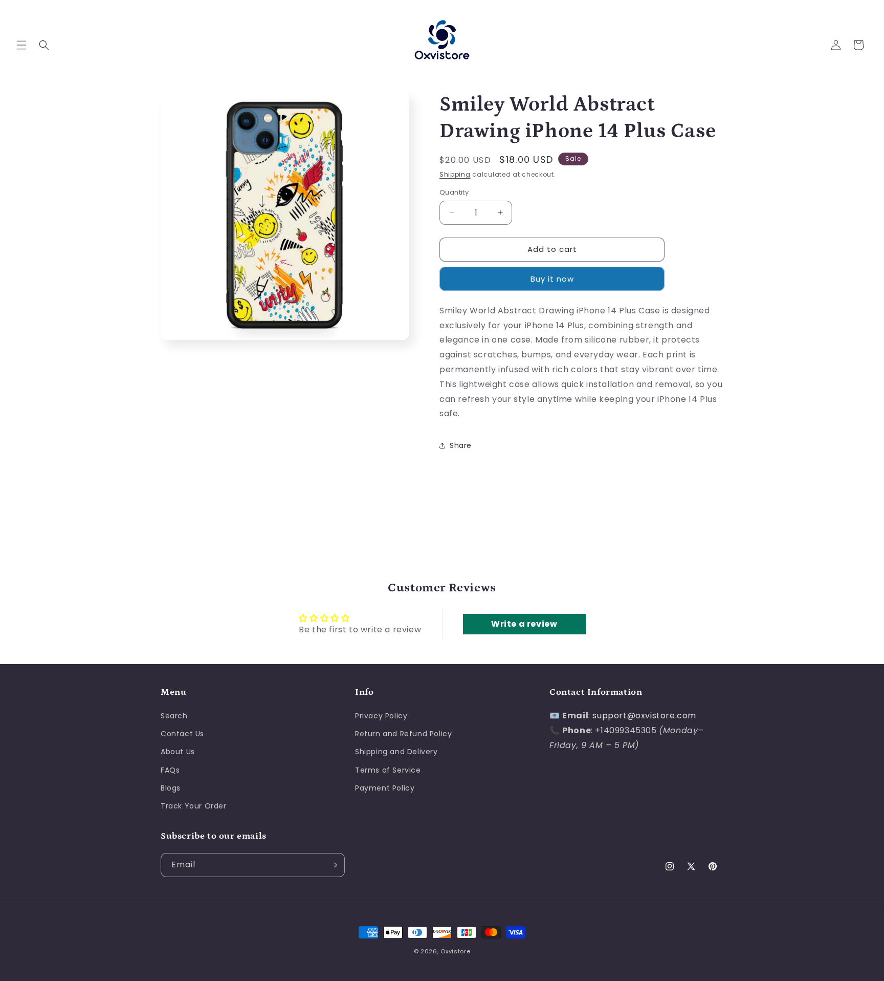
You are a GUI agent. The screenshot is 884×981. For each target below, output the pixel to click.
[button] (21, 45)
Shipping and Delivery (396, 752)
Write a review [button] (524, 624)
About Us (178, 752)
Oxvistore (455, 951)
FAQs (170, 770)
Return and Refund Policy (403, 734)
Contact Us (182, 734)
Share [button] (461, 445)
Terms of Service (388, 770)
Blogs (171, 788)
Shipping (455, 174)
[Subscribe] (333, 865)
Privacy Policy (381, 716)
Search (174, 716)
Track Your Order (194, 806)
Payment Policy (384, 788)
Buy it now (552, 278)
